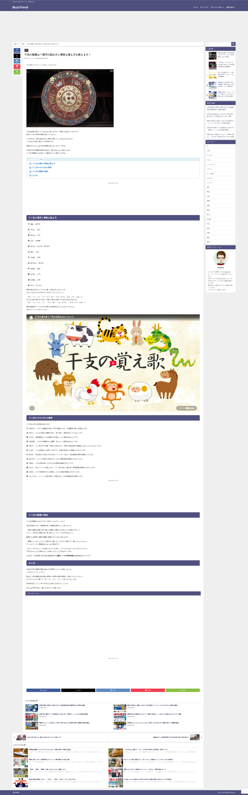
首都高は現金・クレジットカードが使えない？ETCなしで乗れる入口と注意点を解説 (226, 94)
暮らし (209, 214)
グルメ (209, 160)
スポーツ (209, 169)
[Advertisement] (124, 25)
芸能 (208, 233)
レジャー (209, 182)
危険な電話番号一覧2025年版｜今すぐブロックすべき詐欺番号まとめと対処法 (226, 54)
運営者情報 (16, 792)
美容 (208, 228)
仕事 (208, 196)
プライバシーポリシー (217, 7)
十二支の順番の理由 (39, 171)
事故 (208, 191)
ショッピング (211, 164)
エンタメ (209, 155)
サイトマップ (204, 7)
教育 (208, 210)
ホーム (196, 7)
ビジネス (209, 178)
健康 (208, 201)
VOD (208, 150)
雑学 (26, 50)
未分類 (209, 219)
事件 (208, 187)
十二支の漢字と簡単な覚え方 (42, 163)
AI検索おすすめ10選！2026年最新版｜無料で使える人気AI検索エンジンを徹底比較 (226, 84)
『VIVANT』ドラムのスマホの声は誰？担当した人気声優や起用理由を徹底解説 (226, 64)
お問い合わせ (230, 7)
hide (41, 159)
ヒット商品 (210, 173)
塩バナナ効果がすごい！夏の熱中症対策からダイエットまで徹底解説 (226, 74)
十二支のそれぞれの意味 (41, 167)
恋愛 (208, 205)
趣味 (208, 237)
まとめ (34, 175)
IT (207, 146)
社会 (208, 223)
